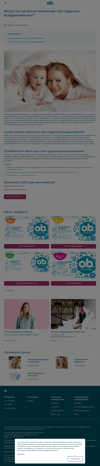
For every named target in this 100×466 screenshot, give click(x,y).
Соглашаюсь (75, 459)
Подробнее (21, 454)
